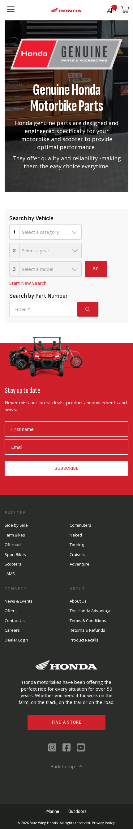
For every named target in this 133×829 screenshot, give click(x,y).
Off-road (13, 544)
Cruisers (77, 554)
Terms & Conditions (88, 620)
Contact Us (15, 620)
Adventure (79, 564)
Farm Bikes (15, 535)
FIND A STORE (66, 722)
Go (96, 269)
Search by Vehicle (31, 218)
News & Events (18, 601)
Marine (52, 811)
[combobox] (50, 232)
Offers (11, 610)
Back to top (62, 766)
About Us (78, 601)
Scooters (13, 564)
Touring (77, 544)
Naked (76, 535)
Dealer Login (16, 640)
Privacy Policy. (104, 822)
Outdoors (77, 811)
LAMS (10, 573)
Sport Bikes (15, 554)
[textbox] (50, 232)
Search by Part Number (38, 295)
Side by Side (16, 525)
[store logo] (66, 10)
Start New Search (27, 283)
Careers (12, 630)
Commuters (80, 525)
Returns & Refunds (87, 630)
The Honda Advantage (91, 610)
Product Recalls (84, 640)
